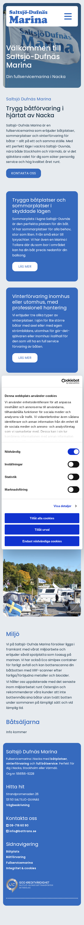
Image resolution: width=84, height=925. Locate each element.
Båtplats (12, 851)
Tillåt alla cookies (42, 518)
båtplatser (58, 759)
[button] (23, 173)
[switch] (73, 464)
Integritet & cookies (21, 868)
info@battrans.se (22, 831)
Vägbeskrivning (18, 805)
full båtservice (47, 763)
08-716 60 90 (19, 825)
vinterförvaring (17, 763)
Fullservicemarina (19, 863)
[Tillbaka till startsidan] (28, 16)
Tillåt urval (42, 529)
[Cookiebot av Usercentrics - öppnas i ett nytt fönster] (61, 381)
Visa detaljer (62, 506)
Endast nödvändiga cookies (42, 541)
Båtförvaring (15, 857)
